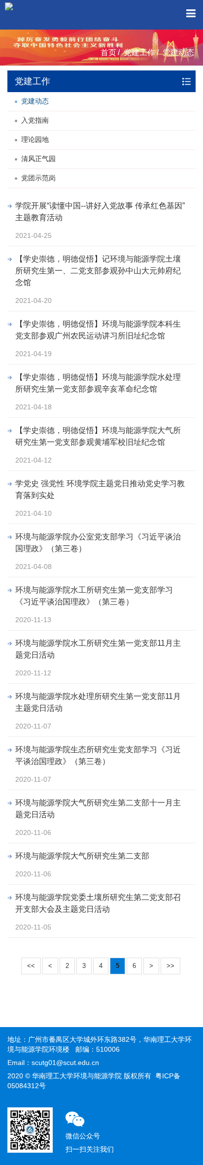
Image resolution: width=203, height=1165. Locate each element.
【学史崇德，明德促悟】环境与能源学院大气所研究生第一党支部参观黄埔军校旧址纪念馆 (98, 436)
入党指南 (35, 120)
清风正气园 (38, 159)
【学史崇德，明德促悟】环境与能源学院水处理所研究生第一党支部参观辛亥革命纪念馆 (98, 383)
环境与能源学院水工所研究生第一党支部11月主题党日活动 (98, 649)
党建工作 (139, 52)
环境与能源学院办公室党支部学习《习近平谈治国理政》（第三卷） (98, 543)
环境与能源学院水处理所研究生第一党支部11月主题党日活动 (98, 702)
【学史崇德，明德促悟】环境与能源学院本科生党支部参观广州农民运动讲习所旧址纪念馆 (98, 330)
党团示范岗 (38, 178)
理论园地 (35, 139)
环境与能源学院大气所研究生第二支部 (82, 856)
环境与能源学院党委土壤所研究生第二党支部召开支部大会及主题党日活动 (98, 903)
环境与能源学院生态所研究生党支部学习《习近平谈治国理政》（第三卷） (98, 755)
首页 (108, 52)
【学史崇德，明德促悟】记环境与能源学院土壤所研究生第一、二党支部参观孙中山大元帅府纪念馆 (98, 271)
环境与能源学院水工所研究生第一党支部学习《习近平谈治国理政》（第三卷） (94, 596)
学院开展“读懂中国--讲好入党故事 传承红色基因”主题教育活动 (100, 211)
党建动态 (178, 52)
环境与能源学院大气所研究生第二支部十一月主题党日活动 (98, 809)
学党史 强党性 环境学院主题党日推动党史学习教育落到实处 (100, 489)
